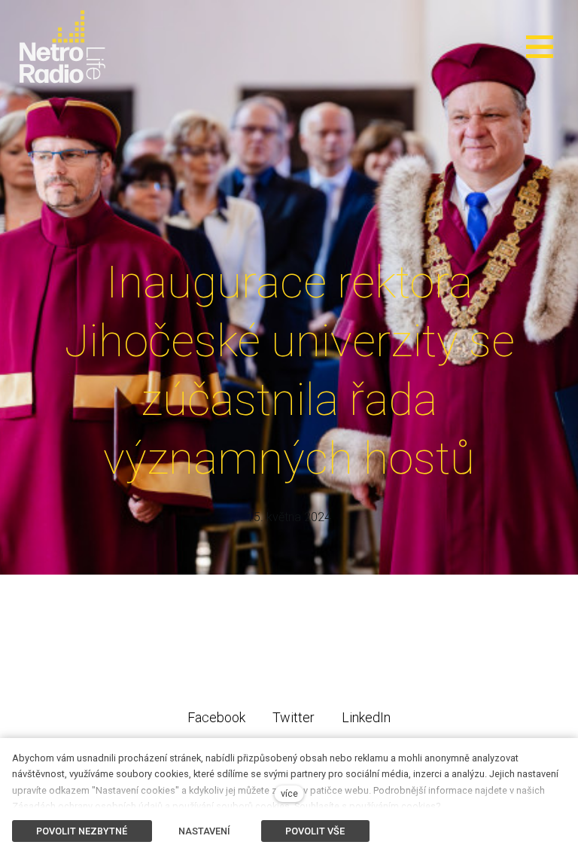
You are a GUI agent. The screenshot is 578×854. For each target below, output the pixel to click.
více (289, 793)
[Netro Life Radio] (62, 46)
